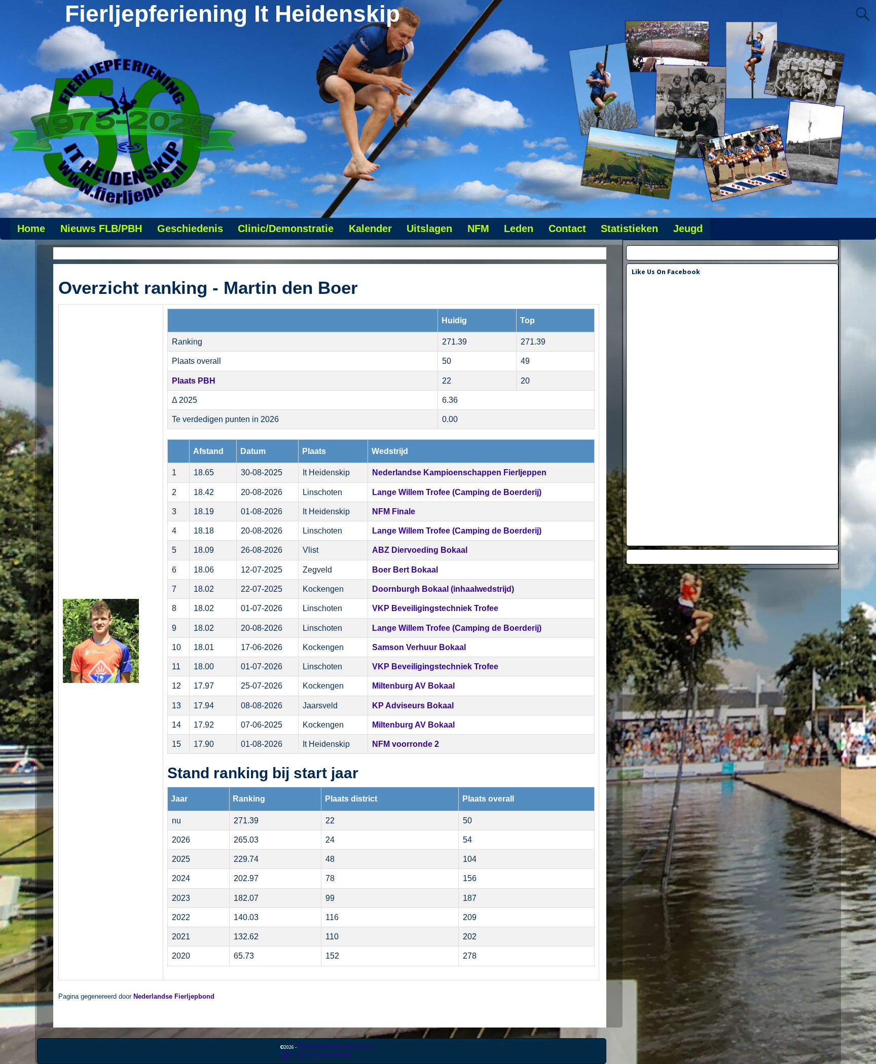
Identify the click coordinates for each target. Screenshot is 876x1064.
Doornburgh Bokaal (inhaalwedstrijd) (443, 589)
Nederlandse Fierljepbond (173, 996)
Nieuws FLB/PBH (101, 228)
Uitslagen (429, 228)
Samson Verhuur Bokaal (419, 647)
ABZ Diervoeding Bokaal (419, 550)
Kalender (370, 228)
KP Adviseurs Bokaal (413, 705)
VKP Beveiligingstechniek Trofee (435, 608)
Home (31, 228)
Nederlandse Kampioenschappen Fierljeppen (459, 472)
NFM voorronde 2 (405, 744)
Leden (518, 228)
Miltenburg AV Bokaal (413, 685)
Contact (567, 228)
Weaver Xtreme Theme (322, 1054)
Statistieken (629, 228)
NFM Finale (393, 511)
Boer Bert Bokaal (405, 569)
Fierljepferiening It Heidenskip (232, 14)
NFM (478, 228)
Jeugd (688, 228)
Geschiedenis (190, 228)
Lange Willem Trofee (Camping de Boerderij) (456, 492)
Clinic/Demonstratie (286, 228)
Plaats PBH (193, 380)
